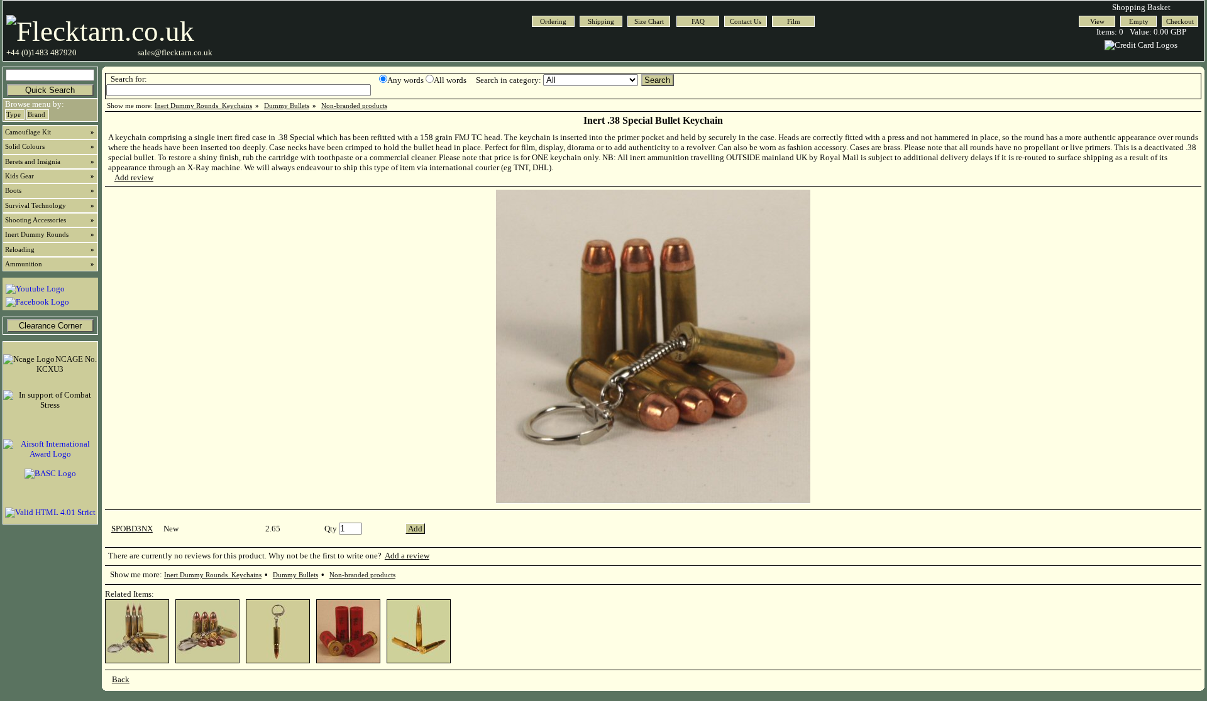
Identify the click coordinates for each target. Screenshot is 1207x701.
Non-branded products (354, 105)
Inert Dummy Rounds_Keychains (203, 105)
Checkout (1180, 21)
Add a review (407, 555)
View (1097, 21)
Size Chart (649, 21)
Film (793, 21)
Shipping (601, 21)
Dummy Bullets (286, 105)
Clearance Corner (50, 325)
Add (415, 528)
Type (13, 114)
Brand (36, 114)
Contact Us (745, 21)
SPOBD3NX (132, 528)
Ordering (553, 21)
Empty (1139, 21)
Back (121, 679)
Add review (133, 177)
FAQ (698, 21)
